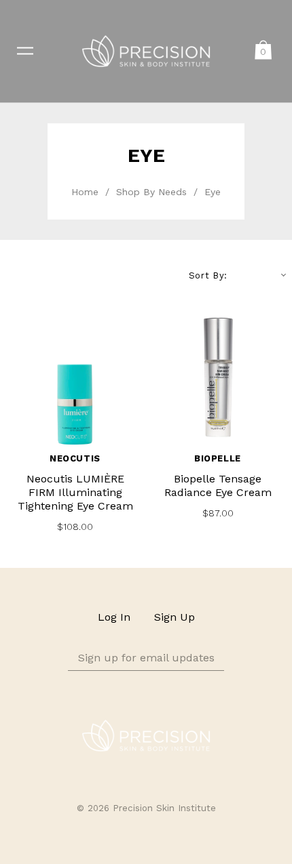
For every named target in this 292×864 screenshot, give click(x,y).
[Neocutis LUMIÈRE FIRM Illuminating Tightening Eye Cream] (75, 378)
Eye (212, 191)
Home (84, 191)
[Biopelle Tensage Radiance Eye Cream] (217, 378)
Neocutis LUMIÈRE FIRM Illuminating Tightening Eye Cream (75, 492)
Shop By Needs (151, 191)
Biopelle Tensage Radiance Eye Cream (218, 485)
